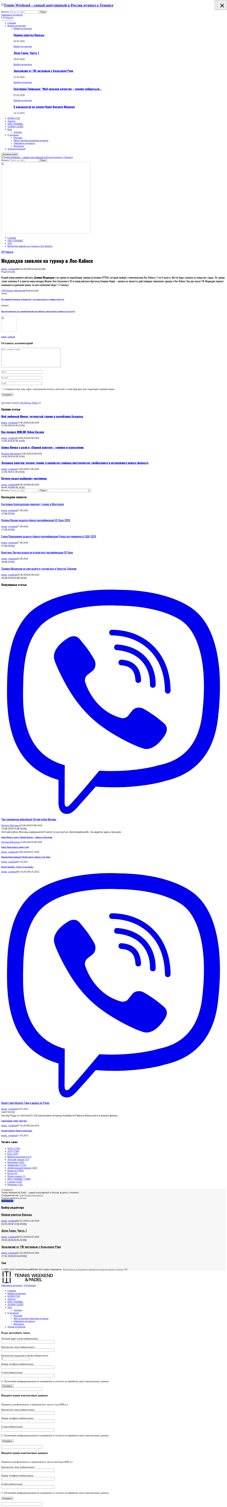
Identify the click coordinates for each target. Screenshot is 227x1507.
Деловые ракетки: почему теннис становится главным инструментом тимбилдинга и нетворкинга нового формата (74, 463)
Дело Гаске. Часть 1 (26, 53)
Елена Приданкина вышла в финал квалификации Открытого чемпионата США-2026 (48, 536)
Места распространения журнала (31, 140)
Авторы (18, 132)
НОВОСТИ (13, 118)
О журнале (13, 135)
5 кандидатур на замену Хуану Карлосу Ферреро (44, 107)
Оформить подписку (12, 15)
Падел (12, 1173)
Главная (11, 23)
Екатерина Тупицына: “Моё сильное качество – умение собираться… (57, 89)
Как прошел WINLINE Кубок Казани (22, 432)
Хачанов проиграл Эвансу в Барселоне (16, 1130)
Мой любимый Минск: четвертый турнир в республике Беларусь (42, 416)
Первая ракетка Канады (29, 35)
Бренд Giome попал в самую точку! (15, 847)
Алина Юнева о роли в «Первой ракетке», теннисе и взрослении (42, 447)
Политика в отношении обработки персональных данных (93, 1269)
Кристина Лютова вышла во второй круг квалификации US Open (37, 552)
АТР (3, 252)
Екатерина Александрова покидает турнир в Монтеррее (32, 504)
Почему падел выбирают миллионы (24, 478)
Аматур (11, 121)
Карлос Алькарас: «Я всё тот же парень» (17, 866)
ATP (3, 290)
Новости (9, 252)
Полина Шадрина (10, 453)
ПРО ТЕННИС (15, 123)
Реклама (18, 137)
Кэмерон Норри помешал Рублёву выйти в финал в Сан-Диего (25, 856)
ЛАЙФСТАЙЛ (15, 126)
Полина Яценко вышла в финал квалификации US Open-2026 (35, 520)
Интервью (15, 1162)
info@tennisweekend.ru (31, 1195)
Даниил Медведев (15, 290)
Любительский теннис (22, 1168)
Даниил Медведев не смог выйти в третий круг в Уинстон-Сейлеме (39, 568)
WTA (13, 1148)
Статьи (14, 1181)
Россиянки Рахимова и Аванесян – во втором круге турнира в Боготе (32, 299)
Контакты (19, 146)
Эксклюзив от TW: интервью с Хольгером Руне (43, 71)
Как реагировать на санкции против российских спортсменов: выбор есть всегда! (38, 311)
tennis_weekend (9, 269)
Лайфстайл (16, 1165)
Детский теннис (18, 1159)
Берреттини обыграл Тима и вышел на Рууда (25, 1103)
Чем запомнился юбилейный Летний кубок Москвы (28, 819)
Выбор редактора (16, 25)
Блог (9, 129)
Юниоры (15, 1184)
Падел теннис (16, 1176)
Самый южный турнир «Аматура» (14, 1120)
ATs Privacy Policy (29, 403)
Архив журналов (16, 148)
